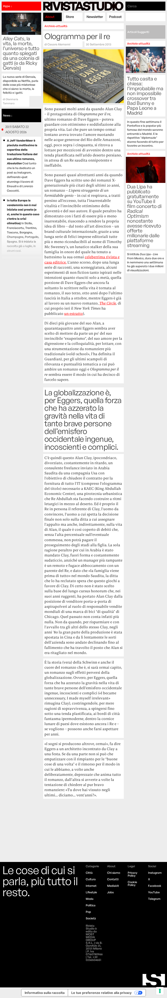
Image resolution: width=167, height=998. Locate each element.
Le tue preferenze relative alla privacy (101, 993)
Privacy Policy (132, 874)
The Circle (107, 303)
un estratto (73, 313)
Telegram (154, 898)
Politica (91, 905)
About (49, 17)
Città (89, 872)
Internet (91, 885)
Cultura (91, 879)
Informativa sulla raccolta (45, 993)
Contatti (113, 879)
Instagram (155, 872)
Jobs (110, 892)
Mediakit (113, 885)
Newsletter (95, 17)
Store (70, 17)
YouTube (154, 892)
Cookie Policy (132, 883)
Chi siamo (113, 872)
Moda (89, 898)
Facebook (154, 885)
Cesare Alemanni (58, 44)
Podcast (115, 17)
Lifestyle (91, 892)
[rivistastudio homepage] (83, 6)
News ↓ (7, 115)
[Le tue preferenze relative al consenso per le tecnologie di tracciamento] (160, 991)
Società (91, 918)
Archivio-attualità (55, 26)
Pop (88, 911)
